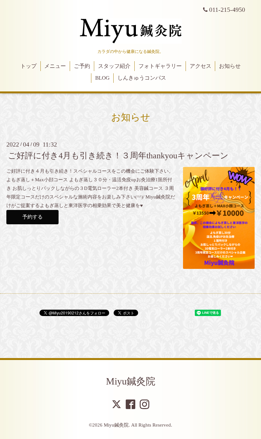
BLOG (102, 78)
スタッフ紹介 (114, 66)
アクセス (200, 66)
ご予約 (82, 66)
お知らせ (230, 66)
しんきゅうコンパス (141, 78)
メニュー (55, 66)
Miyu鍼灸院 (130, 381)
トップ (28, 66)
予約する (32, 217)
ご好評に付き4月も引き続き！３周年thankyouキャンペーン (118, 155)
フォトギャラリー (160, 66)
